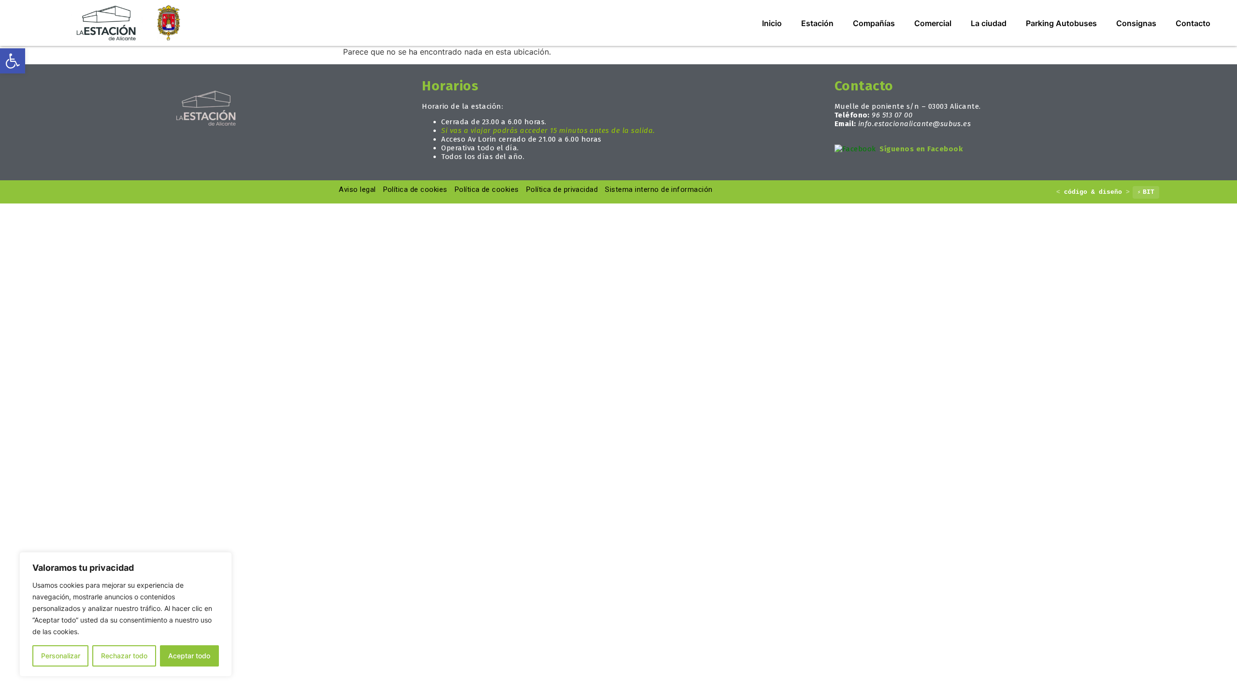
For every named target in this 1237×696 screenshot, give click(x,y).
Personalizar (60, 656)
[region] (125, 614)
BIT (1145, 192)
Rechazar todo (124, 656)
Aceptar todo (189, 656)
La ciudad (989, 23)
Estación (817, 23)
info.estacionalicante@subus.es (914, 123)
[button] (12, 60)
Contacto (1193, 23)
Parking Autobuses (1061, 23)
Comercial (932, 23)
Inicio (772, 23)
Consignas (1136, 23)
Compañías (874, 23)
